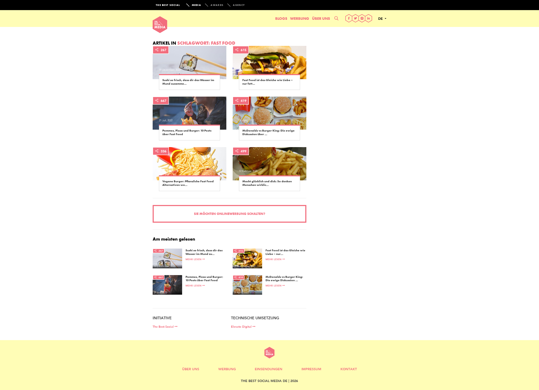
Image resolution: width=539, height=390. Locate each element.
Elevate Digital (241, 327)
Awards (217, 5)
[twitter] (355, 18)
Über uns (321, 18)
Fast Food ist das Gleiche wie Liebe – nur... (285, 252)
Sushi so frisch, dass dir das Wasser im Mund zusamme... (188, 81)
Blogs (281, 18)
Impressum (311, 369)
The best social (168, 5)
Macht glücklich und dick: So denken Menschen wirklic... (267, 183)
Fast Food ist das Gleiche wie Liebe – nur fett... (267, 81)
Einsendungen (268, 369)
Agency (239, 5)
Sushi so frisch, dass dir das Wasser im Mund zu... (204, 252)
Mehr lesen (193, 259)
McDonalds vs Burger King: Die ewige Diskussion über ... (268, 132)
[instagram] (362, 18)
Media (196, 5)
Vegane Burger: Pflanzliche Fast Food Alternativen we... (188, 183)
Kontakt (348, 369)
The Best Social (164, 327)
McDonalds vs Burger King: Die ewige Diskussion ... (284, 278)
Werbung (299, 18)
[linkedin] (368, 18)
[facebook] (349, 18)
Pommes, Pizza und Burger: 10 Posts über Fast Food (186, 132)
